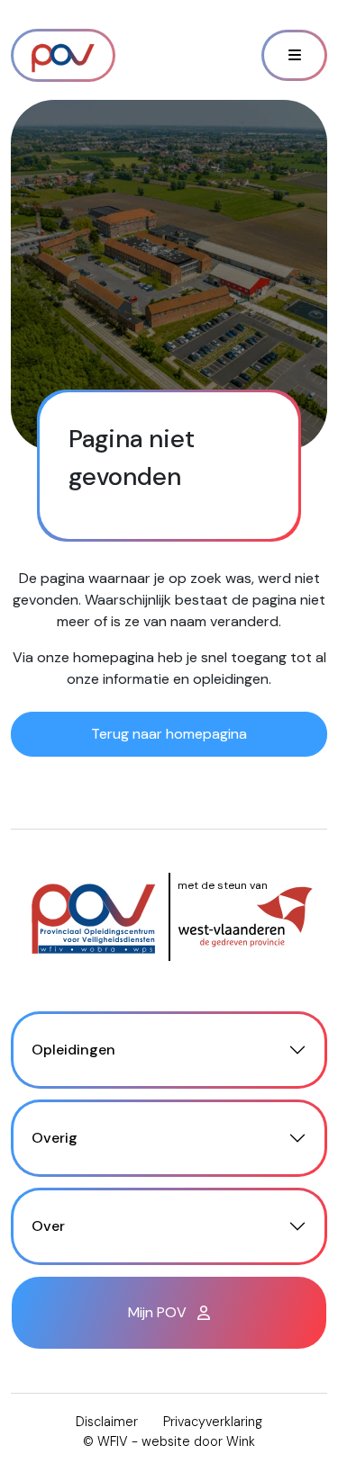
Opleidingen (73, 1049)
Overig (55, 1137)
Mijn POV (159, 1312)
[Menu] (294, 55)
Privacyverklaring (212, 1422)
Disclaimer (107, 1422)
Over (48, 1225)
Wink (240, 1441)
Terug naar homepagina (169, 733)
